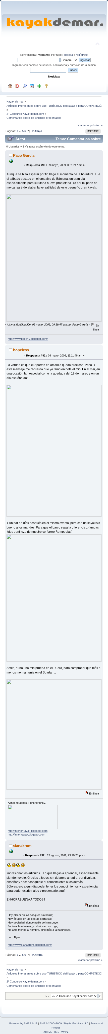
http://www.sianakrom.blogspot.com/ (30, 944)
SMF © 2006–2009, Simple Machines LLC (64, 1023)
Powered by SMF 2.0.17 (23, 1023)
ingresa (68, 54)
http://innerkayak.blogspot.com (26, 834)
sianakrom (22, 846)
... (20, 131)
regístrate (82, 54)
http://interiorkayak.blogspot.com (27, 830)
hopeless (21, 350)
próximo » (96, 125)
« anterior (84, 125)
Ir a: (47, 996)
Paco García (23, 155)
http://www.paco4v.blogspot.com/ (28, 338)
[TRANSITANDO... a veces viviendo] (11, 852)
